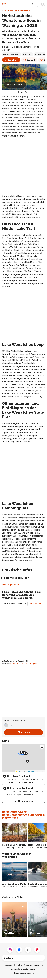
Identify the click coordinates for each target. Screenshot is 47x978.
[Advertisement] (23, 164)
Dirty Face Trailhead (16, 604)
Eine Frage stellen (10, 585)
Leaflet (19, 771)
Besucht (31, 60)
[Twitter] (28, 950)
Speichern (13, 60)
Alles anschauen (15, 85)
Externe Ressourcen (16, 577)
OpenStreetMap (30, 771)
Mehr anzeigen (25, 801)
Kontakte (18, 965)
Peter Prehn (24, 92)
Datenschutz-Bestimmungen (23, 969)
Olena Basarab (17, 663)
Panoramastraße (10, 54)
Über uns (8, 965)
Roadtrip (26, 54)
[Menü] (40, 4)
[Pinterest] (37, 950)
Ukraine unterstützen (33, 965)
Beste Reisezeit (16, 11)
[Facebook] (19, 950)
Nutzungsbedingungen (23, 973)
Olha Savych (31, 663)
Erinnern (25, 732)
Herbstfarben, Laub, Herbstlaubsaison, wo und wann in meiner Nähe (23, 814)
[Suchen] (32, 4)
